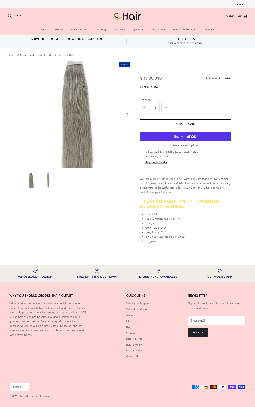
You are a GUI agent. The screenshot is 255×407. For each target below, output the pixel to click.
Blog (128, 327)
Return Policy (134, 345)
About (129, 315)
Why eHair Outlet (136, 309)
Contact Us (132, 356)
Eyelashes (138, 29)
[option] (78, 114)
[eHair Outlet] (128, 16)
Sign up (198, 332)
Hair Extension (78, 29)
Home (44, 29)
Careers (130, 333)
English (240, 4)
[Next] (127, 114)
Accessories (158, 29)
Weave (59, 29)
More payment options (185, 145)
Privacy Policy (134, 350)
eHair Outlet (151, 87)
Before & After (134, 339)
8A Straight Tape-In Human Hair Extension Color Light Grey (45, 55)
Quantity (145, 100)
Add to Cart (185, 124)
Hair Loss (119, 29)
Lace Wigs (101, 29)
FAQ (129, 321)
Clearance (209, 29)
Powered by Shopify (40, 396)
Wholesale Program (184, 29)
